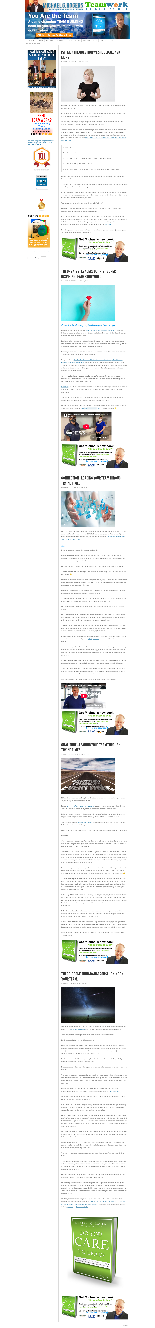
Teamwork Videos (106, 40)
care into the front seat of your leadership (80, 806)
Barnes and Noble (82, 1207)
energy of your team (78, 1029)
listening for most (93, 639)
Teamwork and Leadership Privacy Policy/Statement (40, 252)
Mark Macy (65, 387)
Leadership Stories (90, 40)
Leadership (50, 40)
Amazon (70, 1207)
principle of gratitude (84, 822)
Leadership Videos (73, 40)
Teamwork (60, 40)
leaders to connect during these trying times (100, 330)
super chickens (114, 1091)
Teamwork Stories (33, 43)
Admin (125, 1325)
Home (41, 40)
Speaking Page (31, 40)
